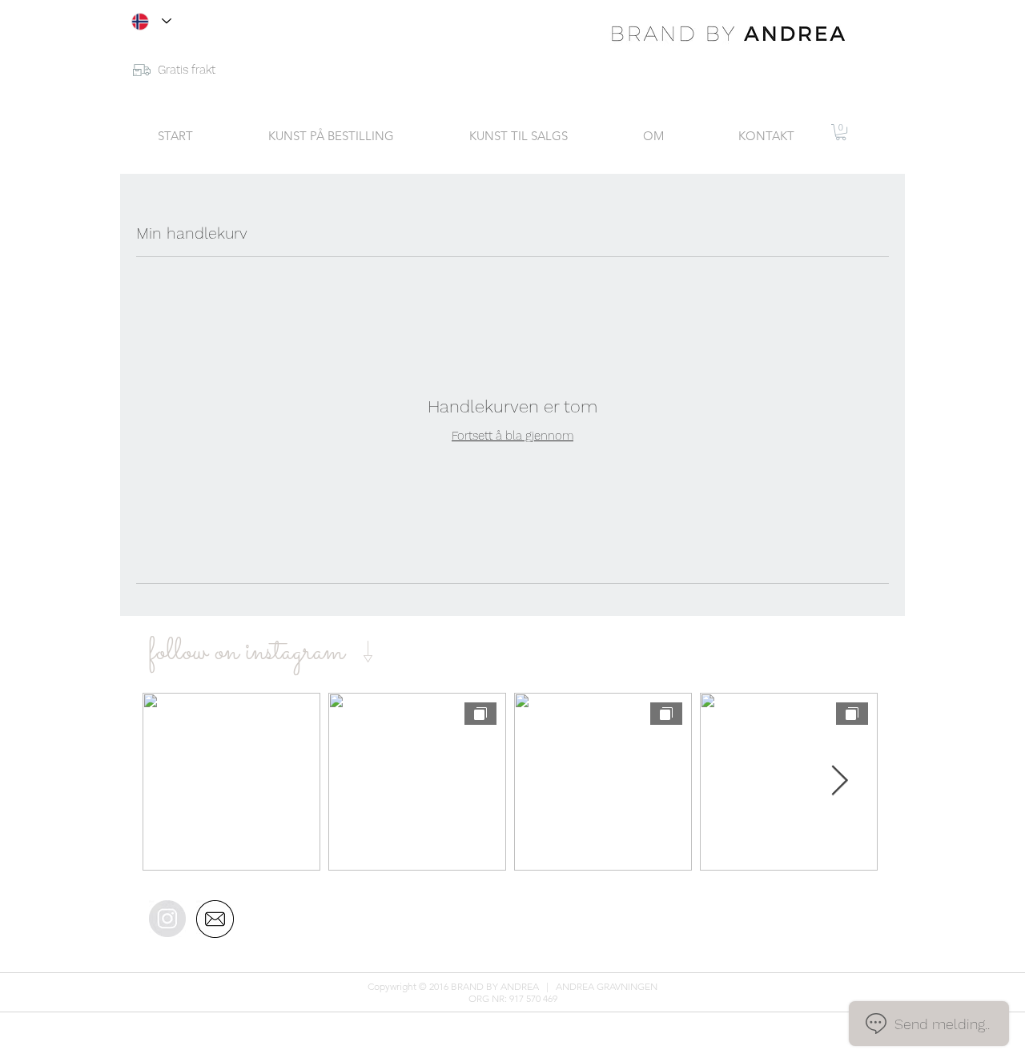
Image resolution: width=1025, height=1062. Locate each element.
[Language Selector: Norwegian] (151, 21)
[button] (840, 132)
